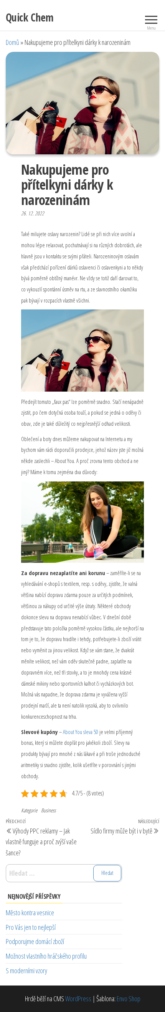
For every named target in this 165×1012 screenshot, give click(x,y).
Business (48, 810)
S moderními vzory (26, 970)
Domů (12, 42)
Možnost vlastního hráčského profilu (46, 956)
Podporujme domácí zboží (35, 941)
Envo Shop (128, 998)
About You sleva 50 (80, 732)
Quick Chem (29, 17)
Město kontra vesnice (30, 912)
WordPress (78, 998)
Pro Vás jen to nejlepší (31, 927)
